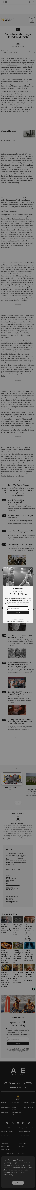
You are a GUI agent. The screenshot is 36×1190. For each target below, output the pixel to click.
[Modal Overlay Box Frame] (18, 595)
